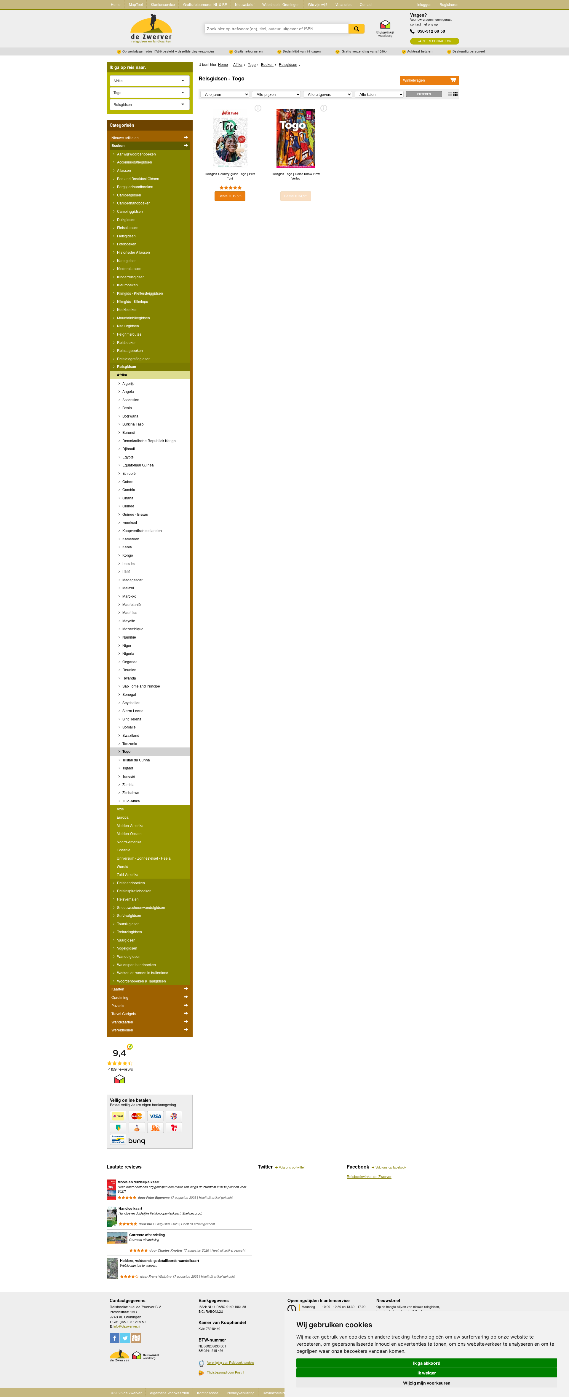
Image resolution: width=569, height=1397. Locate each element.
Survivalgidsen (128, 915)
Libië (126, 571)
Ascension (130, 399)
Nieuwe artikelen (125, 137)
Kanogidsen (126, 260)
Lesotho (128, 563)
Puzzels (117, 1005)
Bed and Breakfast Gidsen (137, 178)
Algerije (128, 383)
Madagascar (132, 579)
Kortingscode (207, 1392)
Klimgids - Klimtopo (132, 301)
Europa (123, 817)
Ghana (127, 497)
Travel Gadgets (123, 1013)
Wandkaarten (122, 1021)
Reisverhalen (127, 898)
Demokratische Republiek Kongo (149, 440)
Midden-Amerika (130, 825)
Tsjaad (127, 767)
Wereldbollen (122, 1029)
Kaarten (117, 988)
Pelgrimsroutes (128, 333)
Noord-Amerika (129, 841)
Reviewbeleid (274, 1392)
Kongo (127, 555)
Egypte (128, 456)
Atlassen (123, 170)
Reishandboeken (130, 882)
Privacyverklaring (241, 1392)
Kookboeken (127, 309)
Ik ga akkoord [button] (426, 1363)
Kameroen (130, 538)
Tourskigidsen (128, 923)
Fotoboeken (126, 243)
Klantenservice (163, 4)
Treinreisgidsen (129, 931)
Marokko (129, 596)
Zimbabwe (130, 792)
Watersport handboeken (136, 964)
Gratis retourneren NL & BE (205, 4)
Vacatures (343, 4)
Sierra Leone (132, 710)
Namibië (129, 636)
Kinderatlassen (128, 268)
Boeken (117, 145)
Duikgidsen (125, 219)
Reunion (129, 669)
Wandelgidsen (128, 956)
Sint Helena (131, 718)
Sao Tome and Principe (141, 685)
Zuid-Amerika (127, 874)
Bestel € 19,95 (230, 196)
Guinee (128, 505)
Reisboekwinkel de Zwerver (369, 1176)
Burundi (128, 432)
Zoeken (357, 29)
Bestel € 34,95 (295, 196)
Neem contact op (437, 41)
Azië (120, 808)
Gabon (127, 481)
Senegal (129, 694)
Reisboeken (126, 342)
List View (450, 94)
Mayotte (128, 620)
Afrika (122, 374)
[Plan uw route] (136, 1338)
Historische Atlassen (133, 252)
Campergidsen (128, 194)
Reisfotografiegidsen (133, 358)
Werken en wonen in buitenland (142, 972)
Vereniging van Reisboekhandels (230, 1362)
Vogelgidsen (126, 947)
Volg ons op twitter (292, 1167)
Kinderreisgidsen (130, 276)
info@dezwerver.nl (127, 1326)
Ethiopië (129, 473)
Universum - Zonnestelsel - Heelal (144, 858)
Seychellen (131, 702)
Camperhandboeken (133, 202)
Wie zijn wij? (317, 4)
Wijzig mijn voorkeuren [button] (426, 1382)
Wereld (122, 866)
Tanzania (129, 743)
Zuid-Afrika (131, 800)
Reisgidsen (126, 366)
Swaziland (130, 735)
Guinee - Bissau (135, 514)
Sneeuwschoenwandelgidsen (140, 907)
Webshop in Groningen (281, 4)
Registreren (448, 4)
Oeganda (130, 661)
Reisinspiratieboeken (133, 890)
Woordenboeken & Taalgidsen (141, 980)
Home (116, 4)
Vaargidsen (125, 939)
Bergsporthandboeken (134, 186)
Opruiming (119, 997)
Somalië (129, 726)
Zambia (128, 784)
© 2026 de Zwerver (126, 1392)
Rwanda (129, 677)
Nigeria (128, 653)
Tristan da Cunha (136, 759)
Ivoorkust (129, 522)
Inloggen (424, 4)
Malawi (128, 587)
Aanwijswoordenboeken (136, 153)
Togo (126, 751)
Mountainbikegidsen (133, 317)
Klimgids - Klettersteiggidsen (139, 293)
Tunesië (128, 776)
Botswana (130, 415)
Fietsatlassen (127, 227)
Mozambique (132, 628)
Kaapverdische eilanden (142, 530)
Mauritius (129, 612)
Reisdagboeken (129, 350)
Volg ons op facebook (390, 1167)
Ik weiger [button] (427, 1372)
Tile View (455, 94)
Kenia (127, 546)
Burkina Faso (133, 423)
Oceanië (123, 849)
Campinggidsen (129, 211)
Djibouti (128, 448)
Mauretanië (131, 604)
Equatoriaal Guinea (138, 464)
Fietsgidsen (126, 235)
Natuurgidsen (127, 325)
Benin (127, 407)
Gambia (128, 489)
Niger (126, 645)
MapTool (136, 4)
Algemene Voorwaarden (169, 1392)
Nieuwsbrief (244, 4)
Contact (366, 4)
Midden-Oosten (129, 833)
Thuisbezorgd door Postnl (225, 1372)
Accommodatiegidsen (134, 161)
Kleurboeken (127, 284)
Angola (128, 391)
